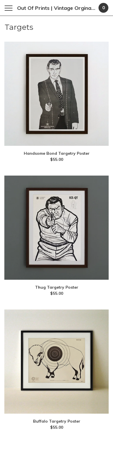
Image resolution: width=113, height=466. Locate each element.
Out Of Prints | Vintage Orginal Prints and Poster (56, 8)
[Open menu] (10, 8)
